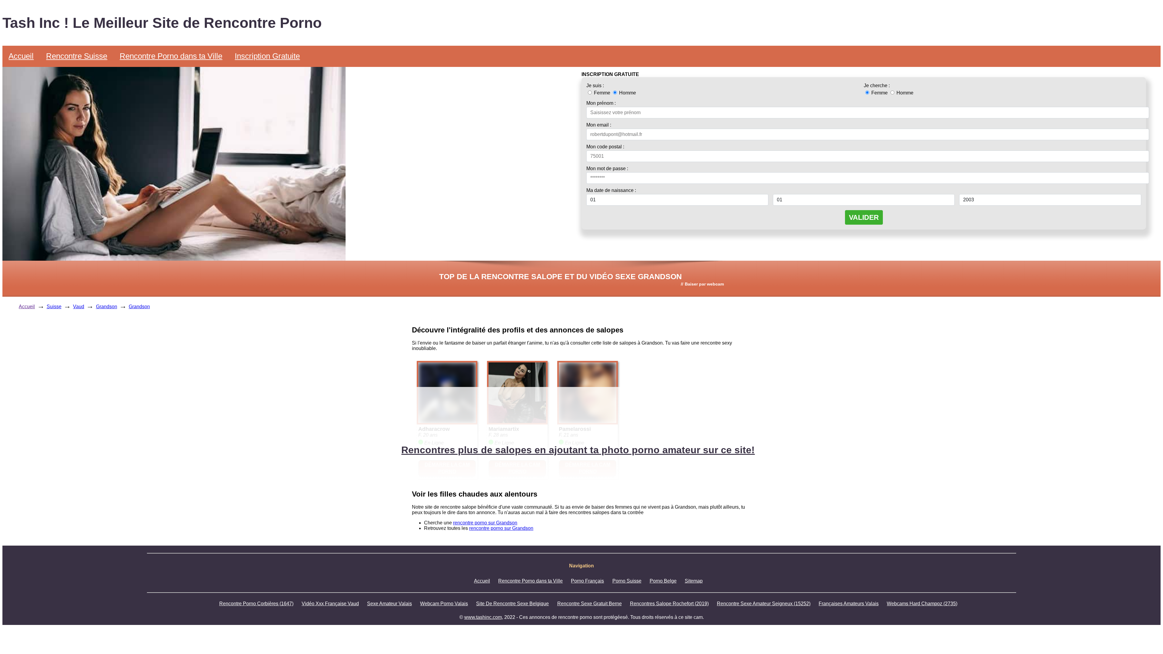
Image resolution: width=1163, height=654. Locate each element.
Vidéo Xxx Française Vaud (330, 603)
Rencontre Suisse (76, 56)
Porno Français (587, 580)
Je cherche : (877, 85)
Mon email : (598, 124)
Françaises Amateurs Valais (849, 603)
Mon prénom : (601, 103)
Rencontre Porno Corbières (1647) (256, 603)
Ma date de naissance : (611, 190)
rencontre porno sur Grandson (485, 522)
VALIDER (864, 217)
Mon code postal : (605, 146)
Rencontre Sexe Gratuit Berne (589, 603)
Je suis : (595, 85)
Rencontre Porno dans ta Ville (171, 56)
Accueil (21, 56)
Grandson (106, 306)
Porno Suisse (626, 580)
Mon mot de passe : (607, 168)
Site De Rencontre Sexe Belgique (512, 603)
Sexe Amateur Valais (389, 603)
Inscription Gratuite (267, 56)
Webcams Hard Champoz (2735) (922, 603)
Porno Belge (663, 580)
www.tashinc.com (483, 617)
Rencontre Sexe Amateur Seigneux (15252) (763, 603)
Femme (602, 92)
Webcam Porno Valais (444, 603)
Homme (627, 92)
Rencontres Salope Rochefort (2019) (669, 603)
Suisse (54, 306)
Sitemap (694, 580)
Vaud (78, 306)
